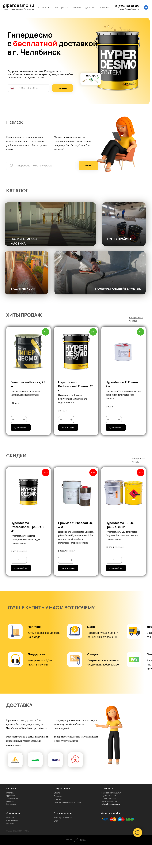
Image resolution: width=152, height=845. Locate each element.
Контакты (10, 823)
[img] (50, 224)
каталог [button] (42, 7)
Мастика (10, 793)
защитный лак (23, 289)
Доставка (58, 796)
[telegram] (146, 7)
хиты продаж (60, 7)
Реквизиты (10, 818)
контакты (105, 7)
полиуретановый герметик (118, 289)
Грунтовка (10, 796)
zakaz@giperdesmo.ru (111, 804)
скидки (77, 7)
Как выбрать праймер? (63, 818)
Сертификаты (12, 820)
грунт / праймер (119, 239)
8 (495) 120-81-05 (127, 6)
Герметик (10, 801)
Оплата (57, 793)
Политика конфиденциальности (67, 803)
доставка (90, 7)
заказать (62, 88)
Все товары (11, 804)
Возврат (57, 799)
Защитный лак (12, 798)
